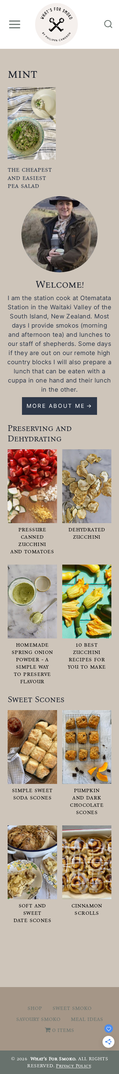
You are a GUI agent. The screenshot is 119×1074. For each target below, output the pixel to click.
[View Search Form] (108, 24)
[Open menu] (14, 24)
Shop (34, 1007)
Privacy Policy (73, 1066)
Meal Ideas (87, 1018)
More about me (56, 406)
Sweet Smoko (72, 1007)
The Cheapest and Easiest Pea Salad (30, 177)
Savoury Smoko (38, 1018)
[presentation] (32, 123)
